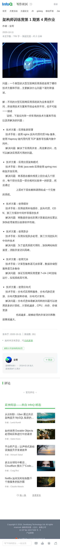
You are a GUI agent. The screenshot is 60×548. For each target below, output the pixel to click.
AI (33, 11)
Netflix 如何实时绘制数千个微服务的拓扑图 (18, 480)
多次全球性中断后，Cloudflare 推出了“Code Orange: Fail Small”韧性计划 (19, 464)
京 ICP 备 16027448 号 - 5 (30, 530)
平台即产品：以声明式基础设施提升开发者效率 (19, 448)
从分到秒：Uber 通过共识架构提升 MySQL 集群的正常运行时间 (19, 416)
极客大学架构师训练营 (13, 348)
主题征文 (25, 11)
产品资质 (30, 533)
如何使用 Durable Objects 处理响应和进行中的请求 (19, 432)
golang (40, 11)
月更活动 (14, 11)
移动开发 (50, 11)
